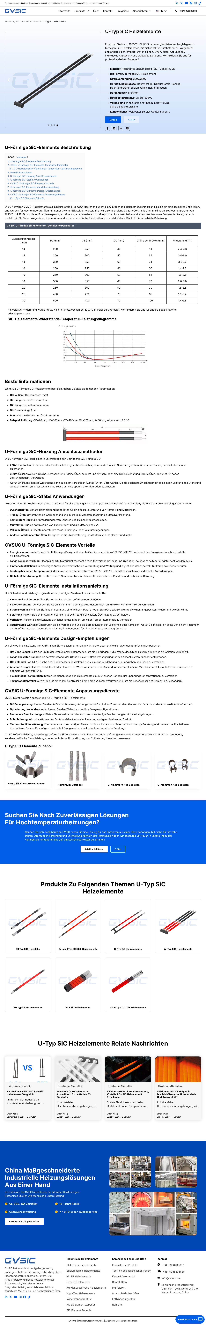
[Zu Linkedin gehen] (177, 3)
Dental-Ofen (119, 1282)
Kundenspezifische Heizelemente (86, 1287)
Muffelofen (118, 1287)
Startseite (64, 11)
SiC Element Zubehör (79, 1310)
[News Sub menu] (150, 11)
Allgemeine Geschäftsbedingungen (121, 1321)
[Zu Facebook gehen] (191, 3)
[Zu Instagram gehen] (195, 3)
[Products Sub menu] (87, 11)
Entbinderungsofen (123, 1299)
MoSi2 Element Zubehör (81, 1304)
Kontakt (108, 11)
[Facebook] (107, 128)
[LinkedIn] (120, 128)
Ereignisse (123, 11)
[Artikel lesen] (28, 1069)
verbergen (21, 157)
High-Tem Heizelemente (81, 1293)
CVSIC (72, 1321)
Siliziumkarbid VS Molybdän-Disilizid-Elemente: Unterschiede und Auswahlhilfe (176, 1094)
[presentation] (28, 763)
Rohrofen (117, 1304)
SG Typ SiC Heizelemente (28, 1007)
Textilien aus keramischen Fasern (131, 1270)
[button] (48, 125)
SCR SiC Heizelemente (78, 1007)
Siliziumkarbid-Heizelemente (83, 1270)
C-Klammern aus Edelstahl (124, 784)
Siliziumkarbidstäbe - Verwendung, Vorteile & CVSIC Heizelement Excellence (128, 1094)
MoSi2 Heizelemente (79, 1276)
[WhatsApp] (127, 128)
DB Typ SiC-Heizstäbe (28, 949)
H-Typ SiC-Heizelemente (128, 949)
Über (96, 11)
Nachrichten (140, 11)
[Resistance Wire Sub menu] (90, 1299)
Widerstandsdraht (77, 1299)
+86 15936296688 (173, 1265)
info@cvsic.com (171, 1278)
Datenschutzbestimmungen (91, 1321)
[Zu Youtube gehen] (186, 3)
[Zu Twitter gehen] (181, 3)
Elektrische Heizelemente (82, 1265)
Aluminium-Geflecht (70, 784)
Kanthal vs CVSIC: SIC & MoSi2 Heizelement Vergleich (25, 1093)
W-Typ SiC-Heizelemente (178, 949)
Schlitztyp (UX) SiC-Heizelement (128, 1007)
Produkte (80, 11)
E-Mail (131, 120)
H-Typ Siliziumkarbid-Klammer (26, 783)
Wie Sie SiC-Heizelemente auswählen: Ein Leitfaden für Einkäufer (74, 1094)
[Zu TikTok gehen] (200, 3)
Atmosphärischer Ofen (125, 1293)
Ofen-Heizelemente (78, 1282)
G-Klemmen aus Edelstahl (173, 784)
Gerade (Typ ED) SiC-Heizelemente (78, 949)
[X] (114, 128)
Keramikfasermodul (123, 1276)
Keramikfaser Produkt (125, 1265)
